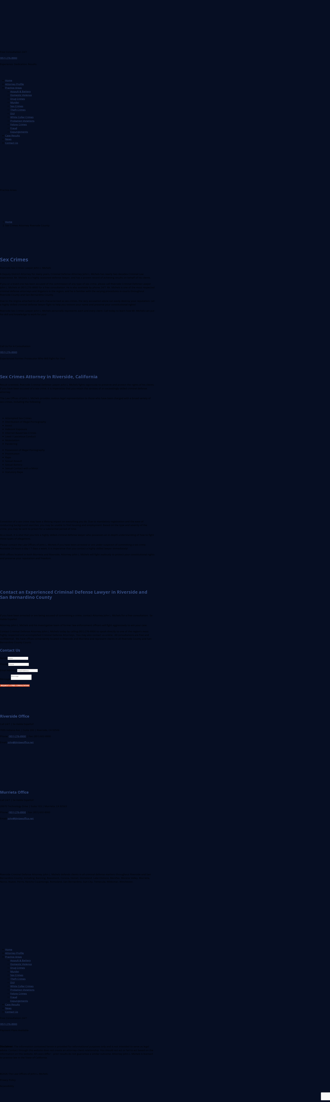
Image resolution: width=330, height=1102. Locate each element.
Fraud (13, 128)
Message (5, 679)
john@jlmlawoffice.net (21, 742)
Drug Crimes (17, 98)
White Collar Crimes (22, 117)
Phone (4, 664)
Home (8, 80)
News (8, 139)
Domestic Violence (21, 95)
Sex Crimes (16, 106)
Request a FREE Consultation (15, 686)
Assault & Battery (20, 91)
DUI (12, 113)
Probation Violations (22, 121)
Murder (14, 102)
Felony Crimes (18, 124)
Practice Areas (13, 87)
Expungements (19, 131)
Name (3, 658)
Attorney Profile (14, 84)
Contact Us (11, 143)
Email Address (8, 670)
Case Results (12, 135)
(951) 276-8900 (8, 58)
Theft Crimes (18, 109)
